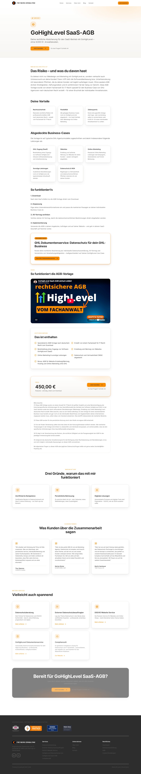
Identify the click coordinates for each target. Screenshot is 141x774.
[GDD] (15, 728)
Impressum (106, 745)
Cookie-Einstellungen (109, 753)
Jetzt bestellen (38, 48)
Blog (84, 3)
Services (68, 3)
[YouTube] (18, 755)
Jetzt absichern (123, 3)
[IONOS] (52, 728)
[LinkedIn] (14, 755)
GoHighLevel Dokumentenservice (52, 753)
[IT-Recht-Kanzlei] (33, 728)
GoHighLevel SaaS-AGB (49, 755)
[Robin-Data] (67, 728)
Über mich (77, 3)
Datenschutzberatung (49, 745)
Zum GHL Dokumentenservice (45, 258)
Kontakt (91, 3)
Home (61, 3)
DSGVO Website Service (49, 750)
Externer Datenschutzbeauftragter (53, 747)
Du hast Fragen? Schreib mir (59, 48)
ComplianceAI (46, 758)
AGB (104, 750)
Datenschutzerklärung (109, 747)
